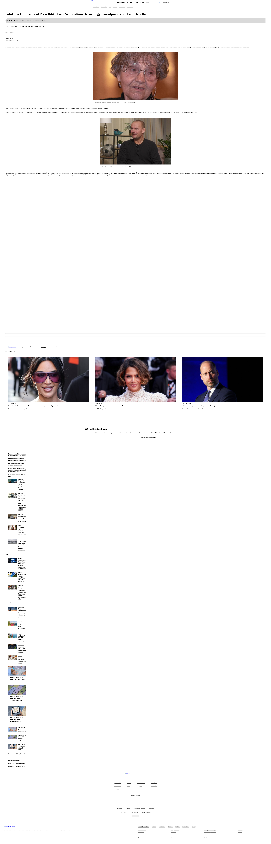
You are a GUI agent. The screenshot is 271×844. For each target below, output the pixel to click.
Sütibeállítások (135, 816)
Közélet (154, 826)
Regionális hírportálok (143, 826)
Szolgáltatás (185, 826)
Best (128, 786)
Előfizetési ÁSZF (134, 812)
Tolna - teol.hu (240, 830)
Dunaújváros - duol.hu (175, 830)
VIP (110, 7)
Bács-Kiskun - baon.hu (142, 830)
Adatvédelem (151, 808)
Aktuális (96, 7)
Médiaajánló (128, 808)
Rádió (193, 826)
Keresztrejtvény (16, 677)
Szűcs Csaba (25, 47)
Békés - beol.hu (140, 833)
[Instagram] (139, 800)
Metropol (43, 347)
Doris (11, 38)
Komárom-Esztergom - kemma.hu (210, 832)
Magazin (170, 826)
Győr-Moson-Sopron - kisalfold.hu (177, 833)
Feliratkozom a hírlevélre (148, 437)
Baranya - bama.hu (141, 832)
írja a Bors (107, 108)
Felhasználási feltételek (139, 808)
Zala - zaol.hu (240, 835)
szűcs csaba (29, 43)
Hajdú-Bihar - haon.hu (175, 835)
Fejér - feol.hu (173, 832)
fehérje (20, 656)
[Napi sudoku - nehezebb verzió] (17, 723)
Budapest (20, 479)
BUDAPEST (122, 7)
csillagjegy (21, 607)
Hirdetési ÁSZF (123, 812)
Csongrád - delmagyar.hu (142, 837)
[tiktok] (174, 2)
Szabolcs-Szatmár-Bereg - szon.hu (210, 837)
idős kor (20, 621)
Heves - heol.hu (174, 837)
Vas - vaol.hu (240, 832)
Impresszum (119, 808)
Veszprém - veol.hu (241, 833)
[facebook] (173, 2)
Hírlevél (130, 7)
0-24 (137, 3)
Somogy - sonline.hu (207, 835)
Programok (141, 783)
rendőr (20, 558)
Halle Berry (99, 403)
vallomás (20, 43)
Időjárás (130, 3)
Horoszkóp (121, 3)
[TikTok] (135, 800)
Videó (118, 789)
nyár (19, 634)
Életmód (104, 7)
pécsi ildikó (10, 43)
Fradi (142, 3)
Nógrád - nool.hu (207, 833)
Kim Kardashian (12, 403)
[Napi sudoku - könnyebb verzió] (17, 702)
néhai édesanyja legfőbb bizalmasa (192, 47)
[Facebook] (131, 800)
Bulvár (177, 826)
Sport (115, 7)
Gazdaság (162, 826)
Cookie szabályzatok (146, 812)
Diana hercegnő (187, 403)
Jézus (19, 525)
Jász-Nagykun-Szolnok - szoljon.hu (210, 830)
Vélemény (117, 786)
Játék (148, 3)
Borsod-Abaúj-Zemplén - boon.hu (143, 835)
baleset (20, 572)
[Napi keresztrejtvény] (17, 681)
